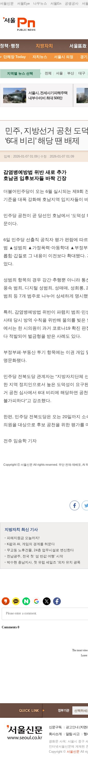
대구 (81, 73)
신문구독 (55, 727)
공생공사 (71, 3)
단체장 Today (14, 57)
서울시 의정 (63, 57)
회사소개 (55, 734)
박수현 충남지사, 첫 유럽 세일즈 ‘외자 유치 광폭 (43, 562)
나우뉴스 (40, 3)
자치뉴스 (40, 57)
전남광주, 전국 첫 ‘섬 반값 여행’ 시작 (35, 556)
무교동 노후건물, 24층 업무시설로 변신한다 (40, 550)
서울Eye (23, 3)
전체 (48, 73)
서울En (55, 3)
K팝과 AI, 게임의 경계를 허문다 (31, 544)
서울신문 (7, 3)
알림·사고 (72, 734)
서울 (59, 73)
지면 (83, 727)
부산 (70, 73)
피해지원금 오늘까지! (23, 538)
